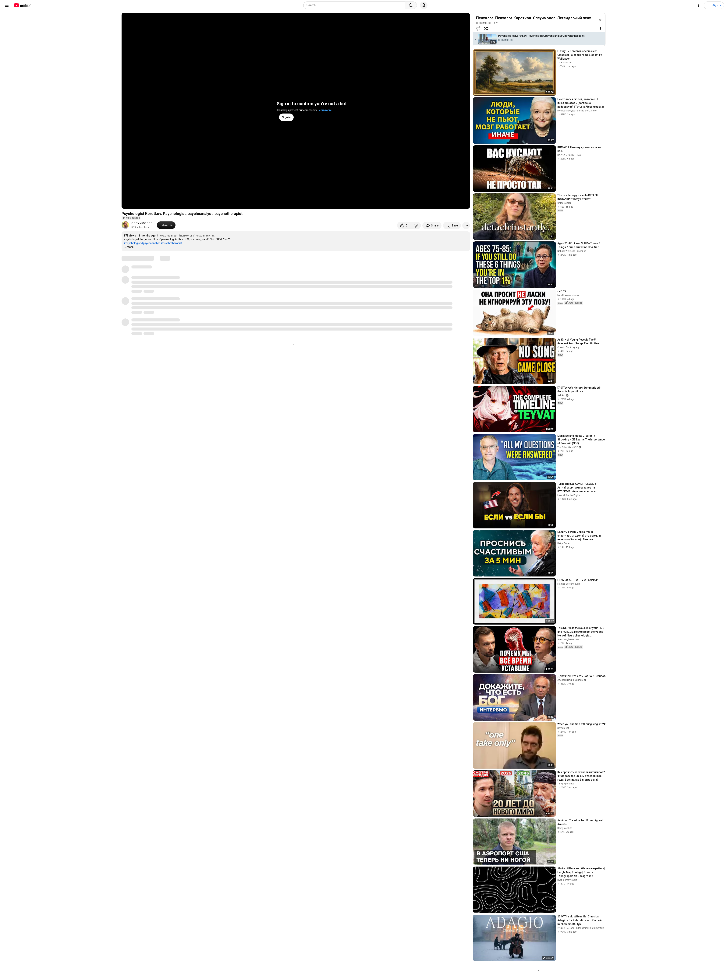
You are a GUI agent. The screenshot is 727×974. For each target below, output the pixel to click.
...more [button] (128, 246)
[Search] (411, 5)
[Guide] (7, 5)
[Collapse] (600, 20)
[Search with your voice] (423, 5)
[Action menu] (600, 28)
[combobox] (355, 5)
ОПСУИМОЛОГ (141, 223)
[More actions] (466, 225)
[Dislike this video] (415, 225)
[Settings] (698, 5)
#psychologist (132, 243)
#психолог (185, 235)
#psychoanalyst (150, 243)
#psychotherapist (171, 243)
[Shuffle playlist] (486, 28)
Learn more (325, 110)
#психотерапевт (167, 235)
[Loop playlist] (478, 28)
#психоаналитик (204, 235)
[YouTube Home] (22, 5)
